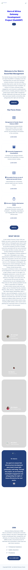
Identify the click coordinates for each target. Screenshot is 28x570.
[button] (14, 136)
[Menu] (25, 3)
